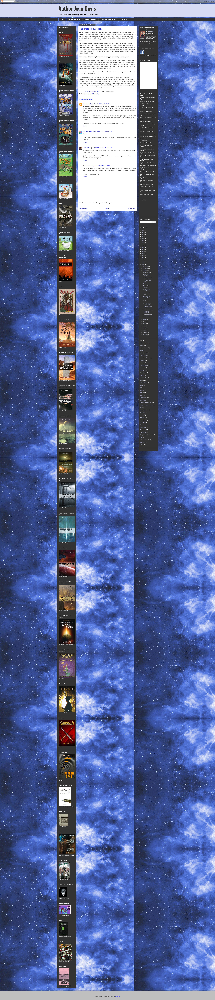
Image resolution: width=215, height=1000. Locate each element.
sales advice (143, 420)
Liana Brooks (87, 131)
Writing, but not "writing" (146, 275)
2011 (143, 262)
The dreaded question (146, 286)
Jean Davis (86, 147)
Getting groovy (146, 316)
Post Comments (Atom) (112, 215)
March (144, 330)
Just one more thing (147, 314)
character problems (144, 358)
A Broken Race (143, 343)
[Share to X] (109, 91)
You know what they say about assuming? (147, 311)
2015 (143, 253)
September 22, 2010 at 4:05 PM (101, 166)
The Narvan (143, 432)
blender (142, 350)
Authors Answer (144, 348)
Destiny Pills (143, 370)
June (144, 323)
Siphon (141, 425)
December (145, 266)
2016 (143, 251)
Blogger (117, 996)
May (144, 325)
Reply (85, 126)
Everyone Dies (143, 377)
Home (62, 19)
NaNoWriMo (90, 94)
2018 (143, 247)
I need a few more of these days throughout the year (147, 279)
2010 (143, 264)
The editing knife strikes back (147, 303)
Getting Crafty (143, 382)
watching (142, 442)
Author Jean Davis (77, 8)
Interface (142, 390)
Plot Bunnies (146, 301)
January (145, 334)
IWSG (141, 392)
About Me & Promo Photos (109, 19)
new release (143, 400)
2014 (143, 255)
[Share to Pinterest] (113, 91)
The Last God (143, 430)
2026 (143, 230)
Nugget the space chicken (146, 405)
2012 (143, 260)
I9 (140, 387)
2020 (143, 243)
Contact (125, 19)
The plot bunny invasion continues (146, 297)
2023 (143, 236)
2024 (143, 234)
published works (144, 410)
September (146, 272)
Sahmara (142, 417)
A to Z (141, 345)
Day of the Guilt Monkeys (146, 290)
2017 (143, 249)
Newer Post (83, 208)
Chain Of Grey (143, 355)
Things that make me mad (146, 434)
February (145, 332)
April (144, 328)
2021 (143, 240)
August (145, 319)
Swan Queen (143, 427)
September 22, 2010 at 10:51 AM (102, 131)
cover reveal (143, 367)
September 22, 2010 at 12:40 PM (102, 147)
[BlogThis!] (108, 91)
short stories (143, 422)
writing (97, 94)
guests (141, 385)
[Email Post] (103, 91)
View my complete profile (146, 43)
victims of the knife (144, 439)
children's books (144, 365)
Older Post (132, 208)
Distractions (143, 372)
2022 (143, 238)
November (145, 268)
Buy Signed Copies (74, 19)
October (145, 270)
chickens (142, 363)
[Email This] (106, 91)
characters (142, 360)
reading (142, 415)
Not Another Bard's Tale (145, 402)
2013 (143, 257)
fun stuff (142, 380)
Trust (141, 437)
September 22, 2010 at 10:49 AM (99, 104)
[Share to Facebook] (111, 91)
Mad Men (145, 283)
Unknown (86, 104)
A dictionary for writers (146, 293)
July (144, 321)
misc (85, 94)
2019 (143, 245)
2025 (143, 232)
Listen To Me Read (90, 19)
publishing (142, 412)
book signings (143, 353)
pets (141, 407)
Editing (141, 375)
